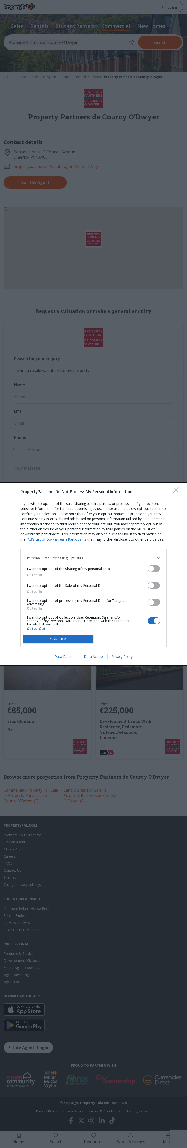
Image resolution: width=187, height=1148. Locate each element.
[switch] (154, 568)
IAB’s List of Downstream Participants (56, 539)
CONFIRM (58, 639)
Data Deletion (65, 656)
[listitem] (93, 557)
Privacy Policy (122, 656)
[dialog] (93, 574)
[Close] (177, 492)
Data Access (94, 656)
